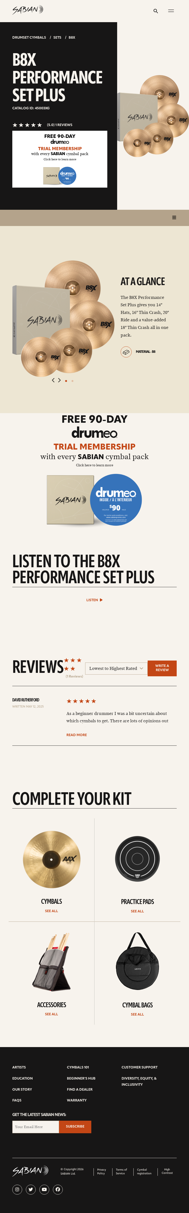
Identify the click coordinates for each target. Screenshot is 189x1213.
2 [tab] (72, 381)
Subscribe (75, 1127)
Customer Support (140, 1067)
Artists (19, 1067)
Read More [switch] (76, 735)
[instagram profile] (17, 1190)
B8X (72, 38)
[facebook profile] (58, 1190)
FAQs (16, 1100)
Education (22, 1079)
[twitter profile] (31, 1190)
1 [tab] (66, 381)
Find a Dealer (80, 1090)
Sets (57, 38)
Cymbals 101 (78, 1067)
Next (59, 380)
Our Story (22, 1090)
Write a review (162, 668)
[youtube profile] (44, 1190)
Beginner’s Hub (81, 1079)
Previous (53, 380)
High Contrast (167, 1171)
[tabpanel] (63, 318)
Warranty (77, 1100)
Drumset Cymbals (29, 38)
